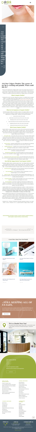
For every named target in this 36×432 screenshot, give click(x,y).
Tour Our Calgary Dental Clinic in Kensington (9, 384)
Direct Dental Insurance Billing (6, 389)
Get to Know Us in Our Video (6, 388)
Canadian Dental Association (25, 99)
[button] (30, 3)
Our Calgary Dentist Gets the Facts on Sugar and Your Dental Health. (26, 280)
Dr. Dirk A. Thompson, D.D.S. (6, 383)
